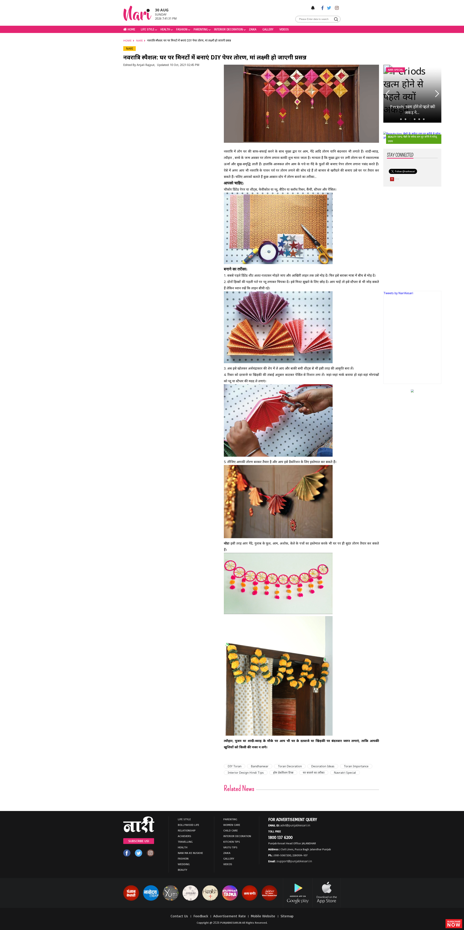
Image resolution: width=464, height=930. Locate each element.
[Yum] (171, 900)
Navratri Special (345, 773)
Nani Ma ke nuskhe (190, 853)
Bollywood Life (188, 825)
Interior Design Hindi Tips (246, 773)
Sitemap (287, 916)
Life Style (147, 29)
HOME (131, 29)
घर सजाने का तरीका (313, 773)
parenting (201, 29)
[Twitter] (328, 8)
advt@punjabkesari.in (295, 825)
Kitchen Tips (231, 841)
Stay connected (400, 155)
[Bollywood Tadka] (230, 900)
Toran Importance (356, 766)
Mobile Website (263, 916)
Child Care (230, 830)
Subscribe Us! (138, 841)
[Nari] (138, 832)
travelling (185, 841)
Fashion (181, 29)
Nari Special (395, 69)
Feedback (200, 916)
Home (127, 40)
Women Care (231, 825)
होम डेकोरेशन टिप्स (283, 773)
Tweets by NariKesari (398, 293)
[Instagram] (336, 8)
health (165, 29)
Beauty (182, 869)
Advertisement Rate (229, 916)
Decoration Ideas (322, 766)
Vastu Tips (230, 847)
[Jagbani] (250, 900)
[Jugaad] (190, 900)
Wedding (184, 864)
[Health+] (210, 900)
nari (139, 40)
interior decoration (228, 29)
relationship (187, 830)
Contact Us (180, 916)
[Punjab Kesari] (131, 900)
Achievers (184, 836)
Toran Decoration (290, 766)
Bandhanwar (259, 766)
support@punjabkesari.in (294, 861)
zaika (252, 29)
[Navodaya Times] (151, 900)
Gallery (267, 29)
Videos (284, 29)
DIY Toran (234, 766)
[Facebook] (321, 8)
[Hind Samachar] (269, 900)
